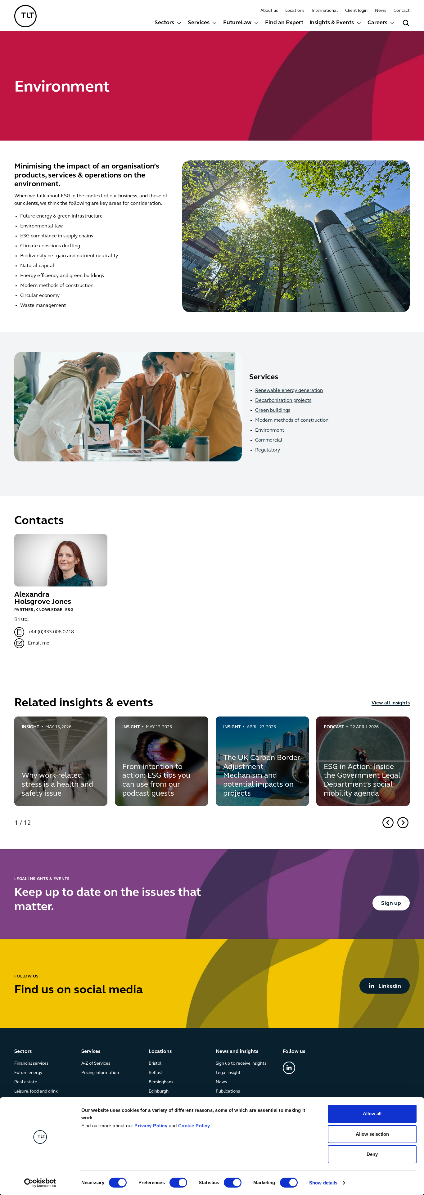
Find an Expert (284, 23)
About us (269, 10)
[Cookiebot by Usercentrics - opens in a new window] (40, 1183)
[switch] (178, 1183)
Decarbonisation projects (283, 400)
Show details (323, 1182)
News (380, 10)
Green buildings (272, 410)
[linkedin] (289, 1067)
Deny (372, 1154)
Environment (269, 430)
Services (199, 23)
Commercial (268, 440)
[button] (168, 23)
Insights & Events (331, 23)
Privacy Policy (150, 1125)
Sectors (164, 23)
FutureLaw (237, 23)
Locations (294, 10)
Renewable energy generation (289, 390)
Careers (377, 23)
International (325, 10)
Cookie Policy (194, 1125)
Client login (356, 10)
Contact (402, 10)
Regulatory (267, 450)
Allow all (372, 1113)
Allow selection (372, 1134)
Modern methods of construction (291, 420)
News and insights (237, 1051)
